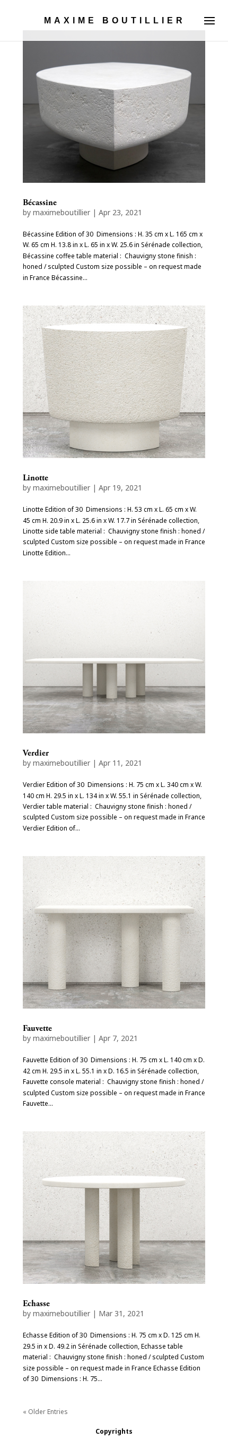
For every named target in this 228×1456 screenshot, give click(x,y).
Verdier (36, 753)
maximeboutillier (61, 212)
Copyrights (114, 1431)
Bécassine (40, 203)
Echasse (36, 1304)
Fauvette (37, 1029)
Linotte (35, 478)
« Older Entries (45, 1411)
